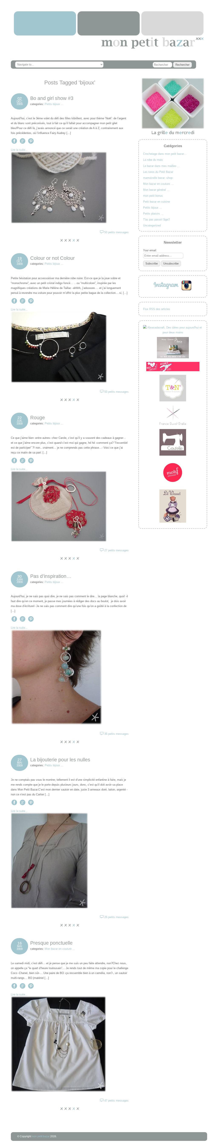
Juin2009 (19, 581)
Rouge (37, 417)
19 (19, 258)
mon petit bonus (153, 195)
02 (19, 98)
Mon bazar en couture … (158, 183)
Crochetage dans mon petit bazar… (165, 153)
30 (19, 576)
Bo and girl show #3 (51, 98)
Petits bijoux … (152, 207)
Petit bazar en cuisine (156, 201)
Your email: (150, 250)
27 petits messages (116, 550)
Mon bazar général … (156, 189)
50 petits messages (116, 232)
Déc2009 (20, 103)
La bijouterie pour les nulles (60, 759)
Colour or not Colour (52, 258)
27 (19, 760)
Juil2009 (20, 422)
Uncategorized (152, 225)
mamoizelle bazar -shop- (158, 177)
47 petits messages (116, 1100)
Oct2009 (20, 263)
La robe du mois (153, 159)
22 (19, 418)
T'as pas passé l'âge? (156, 219)
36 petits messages (116, 733)
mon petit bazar (41, 1136)
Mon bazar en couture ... (60, 948)
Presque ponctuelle (51, 943)
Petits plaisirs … (153, 213)
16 (19, 943)
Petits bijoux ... (54, 104)
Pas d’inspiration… (50, 576)
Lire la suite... (19, 149)
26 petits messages (116, 917)
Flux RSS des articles (156, 309)
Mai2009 (20, 764)
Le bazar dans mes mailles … (161, 166)
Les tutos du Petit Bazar (158, 171)
